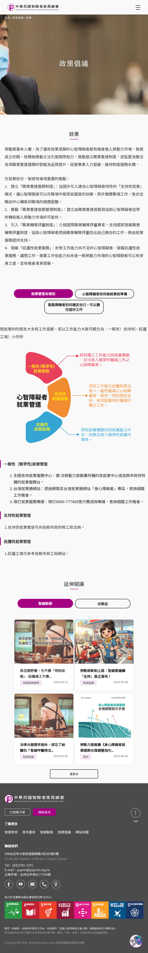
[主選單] (138, 7)
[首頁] (34, 7)
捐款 (136, 941)
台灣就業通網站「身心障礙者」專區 (94, 488)
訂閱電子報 (17, 812)
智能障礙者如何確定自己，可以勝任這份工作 (74, 307)
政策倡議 (18, 17)
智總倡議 (88, 683)
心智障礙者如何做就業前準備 (104, 293)
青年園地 (28, 832)
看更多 (74, 774)
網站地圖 (82, 832)
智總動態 (46, 832)
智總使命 (11, 832)
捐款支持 (44, 812)
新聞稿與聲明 (31, 683)
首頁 (7, 17)
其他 (85, 757)
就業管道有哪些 (43, 293)
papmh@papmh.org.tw (33, 869)
